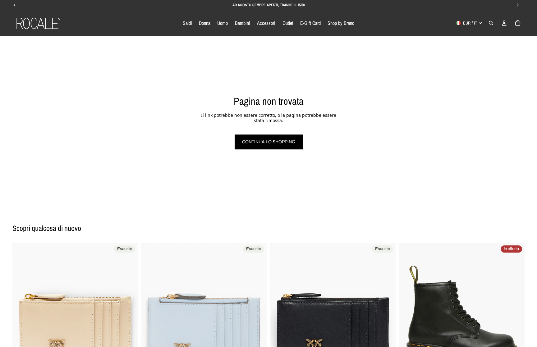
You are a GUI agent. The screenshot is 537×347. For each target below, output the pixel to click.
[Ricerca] (491, 23)
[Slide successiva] (128, 305)
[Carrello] (518, 23)
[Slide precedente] (21, 305)
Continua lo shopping (268, 141)
